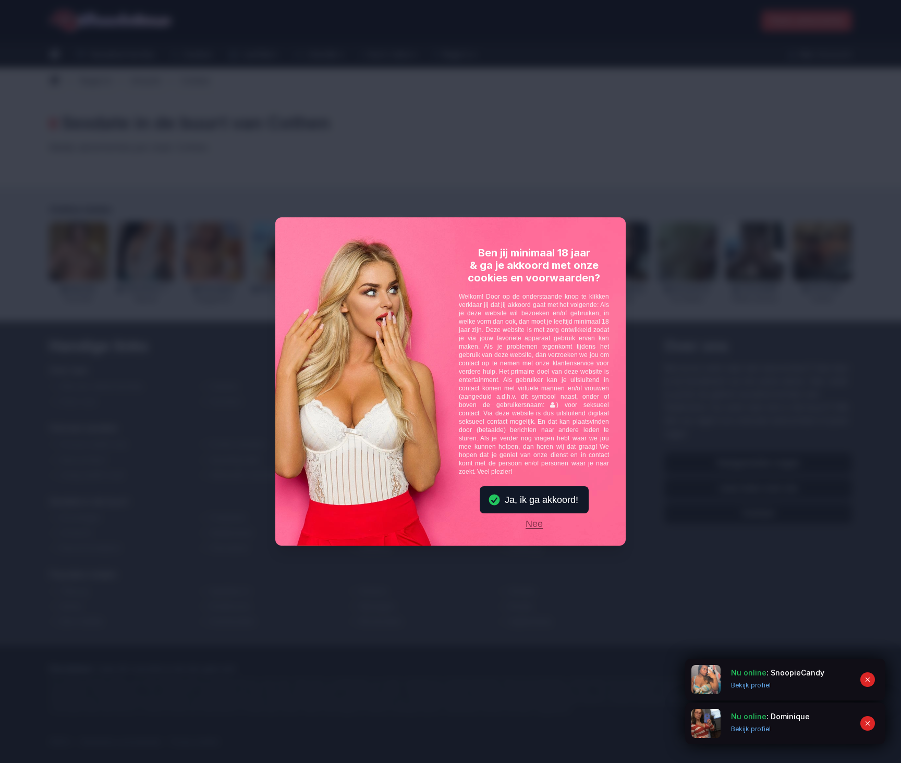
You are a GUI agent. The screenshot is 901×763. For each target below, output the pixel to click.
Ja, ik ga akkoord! (541, 500)
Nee (534, 524)
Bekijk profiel (751, 729)
